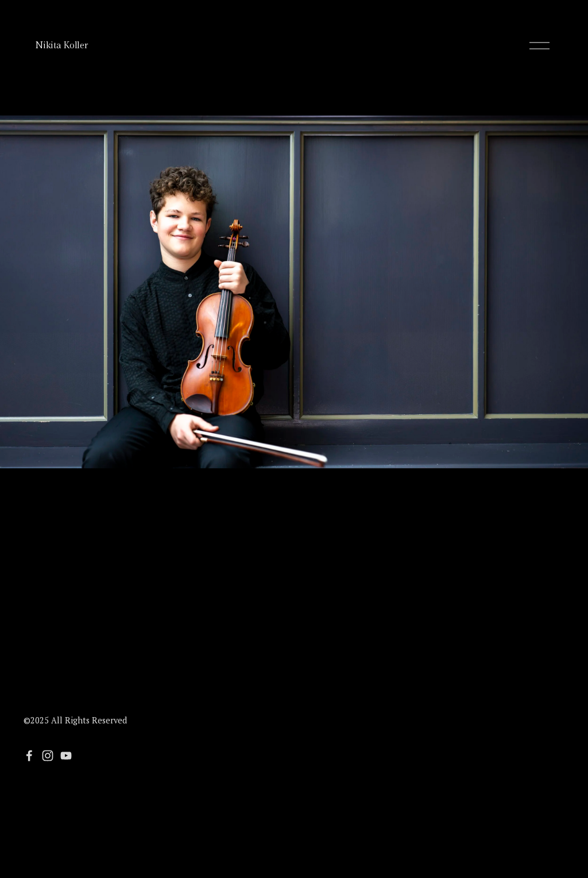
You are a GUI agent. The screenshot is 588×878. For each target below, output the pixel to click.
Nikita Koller (61, 45)
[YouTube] (66, 755)
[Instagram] (47, 755)
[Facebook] (29, 755)
